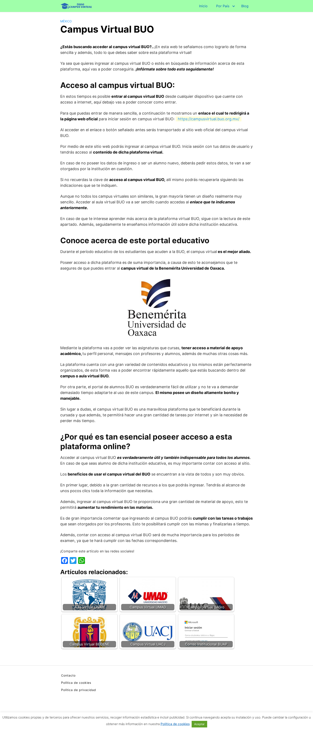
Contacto (68, 675)
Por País (222, 6)
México (66, 21)
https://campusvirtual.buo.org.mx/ (208, 119)
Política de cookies (76, 682)
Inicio (203, 6)
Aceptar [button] (199, 724)
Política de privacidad (78, 690)
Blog (244, 6)
